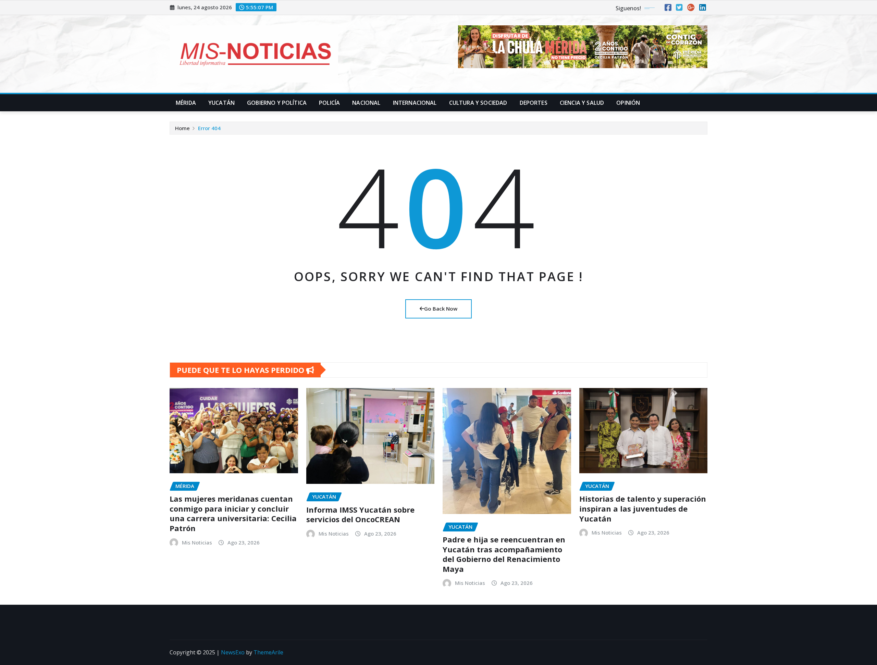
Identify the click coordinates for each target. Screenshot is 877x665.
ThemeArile (268, 652)
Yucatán (221, 102)
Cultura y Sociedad (478, 102)
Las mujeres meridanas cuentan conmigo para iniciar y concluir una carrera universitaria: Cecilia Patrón (233, 513)
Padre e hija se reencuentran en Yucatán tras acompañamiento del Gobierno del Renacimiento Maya (504, 554)
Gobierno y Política (277, 102)
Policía (329, 102)
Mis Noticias (197, 542)
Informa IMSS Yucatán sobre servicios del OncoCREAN (360, 514)
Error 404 (209, 128)
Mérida (186, 102)
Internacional (415, 102)
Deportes (533, 102)
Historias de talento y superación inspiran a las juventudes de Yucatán (642, 508)
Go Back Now (440, 308)
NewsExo (233, 652)
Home (182, 128)
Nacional (366, 102)
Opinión (628, 102)
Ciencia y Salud (582, 102)
